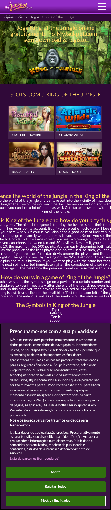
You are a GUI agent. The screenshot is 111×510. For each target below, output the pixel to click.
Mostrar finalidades (55, 501)
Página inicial (13, 17)
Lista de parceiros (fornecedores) (34, 458)
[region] (55, 416)
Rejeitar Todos (55, 486)
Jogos (34, 17)
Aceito (55, 472)
